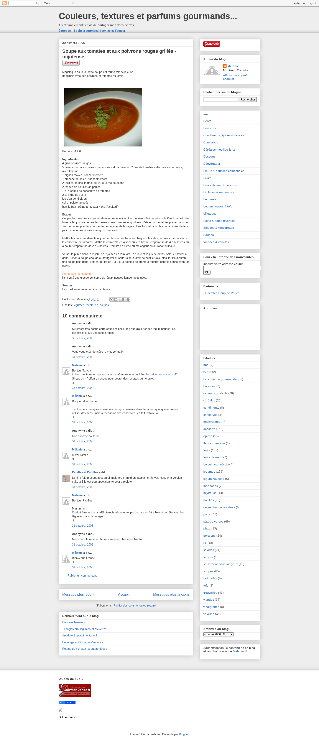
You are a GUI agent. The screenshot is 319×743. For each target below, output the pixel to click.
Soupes (208, 235)
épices (207, 436)
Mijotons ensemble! (163, 374)
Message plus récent (78, 594)
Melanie (238, 651)
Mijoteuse (210, 213)
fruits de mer (212, 457)
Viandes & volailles (216, 242)
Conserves (210, 142)
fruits (206, 450)
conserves (210, 414)
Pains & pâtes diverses (219, 220)
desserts (209, 429)
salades (208, 550)
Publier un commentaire (82, 575)
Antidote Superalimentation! (79, 635)
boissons (209, 386)
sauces (208, 557)
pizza (206, 528)
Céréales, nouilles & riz (219, 149)
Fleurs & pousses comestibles (223, 171)
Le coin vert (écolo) (216, 464)
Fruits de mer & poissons (220, 185)
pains (207, 514)
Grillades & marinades (218, 192)
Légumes (209, 199)
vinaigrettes (211, 606)
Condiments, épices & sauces (223, 135)
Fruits (207, 178)
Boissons (209, 128)
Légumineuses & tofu (217, 206)
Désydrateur (211, 163)
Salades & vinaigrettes (218, 227)
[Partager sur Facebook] (124, 299)
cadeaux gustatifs (215, 393)
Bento (207, 121)
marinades (210, 486)
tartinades (210, 578)
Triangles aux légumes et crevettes (84, 629)
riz (205, 542)
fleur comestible (214, 443)
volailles (208, 614)
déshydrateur (212, 421)
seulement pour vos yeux (220, 564)
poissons (209, 535)
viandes (208, 599)
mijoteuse (92, 305)
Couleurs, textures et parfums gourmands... (148, 16)
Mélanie (77, 365)
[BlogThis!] (115, 299)
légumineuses (212, 478)
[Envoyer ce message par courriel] (111, 299)
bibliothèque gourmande (220, 379)
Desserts (209, 156)
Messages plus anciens (171, 594)
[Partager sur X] (120, 299)
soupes (104, 305)
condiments (211, 407)
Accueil (124, 594)
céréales (209, 400)
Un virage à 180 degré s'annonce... (84, 642)
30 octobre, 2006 (82, 338)
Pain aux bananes (73, 622)
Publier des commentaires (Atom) (134, 605)
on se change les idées (219, 507)
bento (207, 372)
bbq (206, 365)
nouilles (208, 500)
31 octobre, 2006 (82, 357)
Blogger (183, 734)
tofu (206, 585)
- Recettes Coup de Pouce (221, 293)
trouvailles (210, 592)
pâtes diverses (213, 521)
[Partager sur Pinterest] (128, 299)
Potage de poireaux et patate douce (84, 648)
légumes (79, 305)
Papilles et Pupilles (85, 472)
